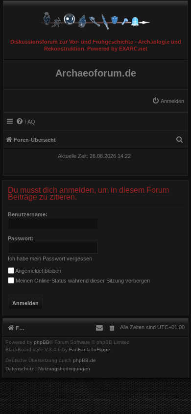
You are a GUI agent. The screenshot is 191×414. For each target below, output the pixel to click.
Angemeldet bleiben (37, 271)
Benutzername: (28, 214)
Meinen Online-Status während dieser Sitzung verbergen (82, 281)
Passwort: (21, 238)
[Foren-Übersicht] (95, 18)
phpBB (41, 342)
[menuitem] (168, 101)
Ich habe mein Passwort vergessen (50, 258)
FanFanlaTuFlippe (89, 349)
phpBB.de (84, 360)
